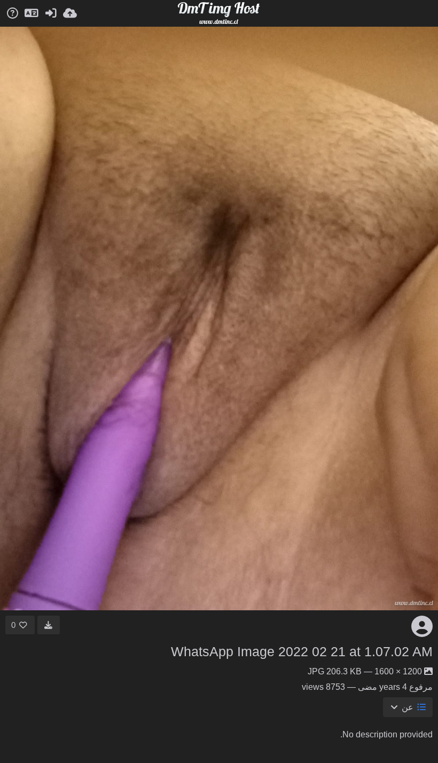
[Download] (48, 625)
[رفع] (70, 13)
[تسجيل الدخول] (51, 13)
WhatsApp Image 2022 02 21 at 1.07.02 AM (302, 651)
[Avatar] (422, 626)
